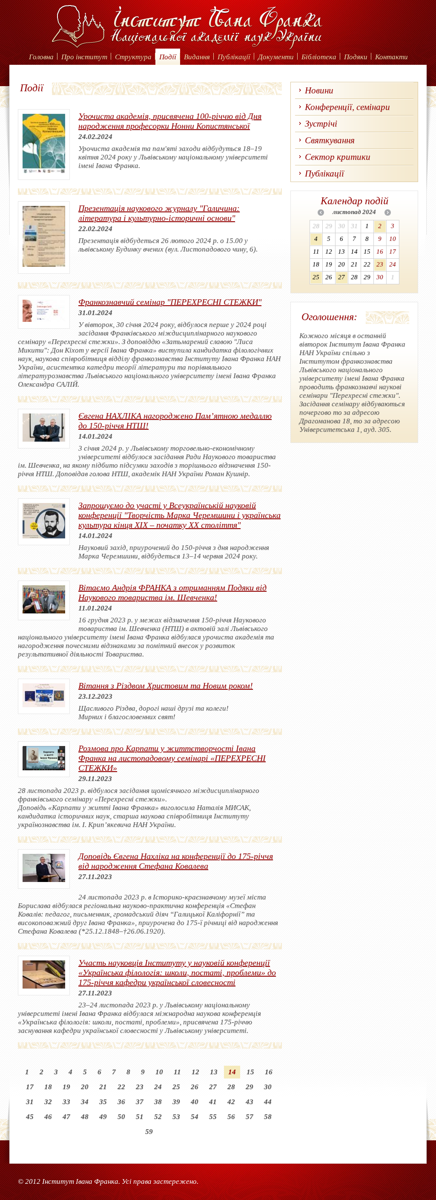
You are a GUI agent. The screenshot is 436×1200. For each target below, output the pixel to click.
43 (249, 1102)
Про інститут (84, 57)
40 (194, 1102)
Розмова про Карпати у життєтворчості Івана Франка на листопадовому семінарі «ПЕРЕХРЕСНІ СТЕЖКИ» (172, 757)
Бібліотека (318, 57)
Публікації (234, 57)
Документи (276, 57)
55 (213, 1117)
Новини (319, 90)
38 (158, 1102)
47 (66, 1117)
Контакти (391, 57)
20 (85, 1087)
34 (85, 1102)
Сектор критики (337, 157)
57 (249, 1117)
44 (268, 1102)
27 (213, 1087)
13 (214, 1072)
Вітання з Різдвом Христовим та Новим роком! (165, 685)
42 (231, 1102)
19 (66, 1087)
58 (268, 1117)
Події (167, 57)
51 (139, 1117)
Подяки (355, 57)
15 (250, 1072)
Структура (133, 57)
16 (268, 1072)
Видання (197, 57)
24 (158, 1087)
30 (268, 1087)
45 (30, 1117)
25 (176, 1087)
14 (232, 1072)
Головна (41, 57)
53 (176, 1117)
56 (231, 1117)
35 (103, 1102)
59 (149, 1132)
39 (176, 1102)
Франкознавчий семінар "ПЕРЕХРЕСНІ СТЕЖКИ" (169, 302)
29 (249, 1087)
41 (213, 1102)
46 (48, 1117)
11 (177, 1072)
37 (139, 1102)
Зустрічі (321, 124)
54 (194, 1117)
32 (48, 1102)
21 (103, 1087)
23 (139, 1087)
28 (231, 1087)
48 (85, 1117)
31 (30, 1102)
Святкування (330, 140)
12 (195, 1072)
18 (48, 1087)
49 (103, 1117)
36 (121, 1102)
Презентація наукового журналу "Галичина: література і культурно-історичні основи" (159, 213)
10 (159, 1072)
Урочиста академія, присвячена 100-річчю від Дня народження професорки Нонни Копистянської (169, 120)
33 (66, 1102)
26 (194, 1087)
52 (158, 1117)
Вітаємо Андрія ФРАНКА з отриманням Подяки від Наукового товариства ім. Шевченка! (172, 592)
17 (30, 1087)
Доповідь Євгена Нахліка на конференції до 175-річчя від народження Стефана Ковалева (175, 860)
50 (121, 1117)
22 (121, 1087)
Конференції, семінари (347, 107)
